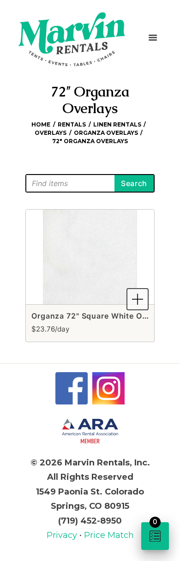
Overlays (50, 132)
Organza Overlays (106, 132)
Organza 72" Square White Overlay (98, 315)
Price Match (109, 535)
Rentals (72, 124)
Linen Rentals (117, 124)
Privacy (63, 535)
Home (40, 124)
